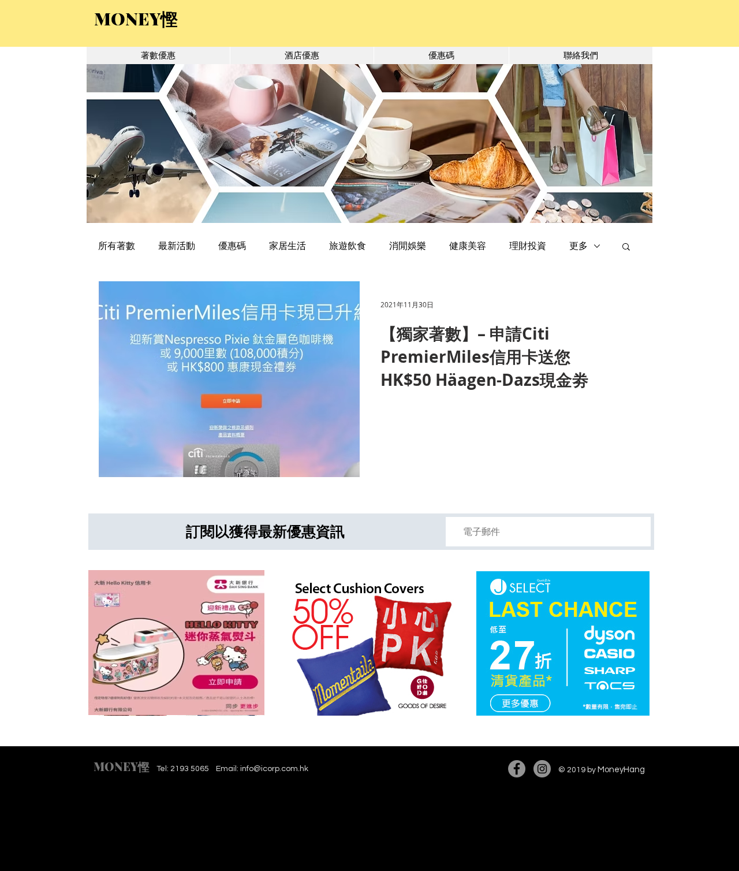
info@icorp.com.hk (274, 769)
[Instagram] (542, 768)
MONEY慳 (122, 766)
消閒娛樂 (407, 246)
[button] (369, 143)
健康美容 (467, 246)
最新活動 (176, 246)
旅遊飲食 (347, 246)
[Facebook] (516, 768)
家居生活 (287, 246)
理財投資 (527, 246)
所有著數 (116, 246)
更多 (578, 246)
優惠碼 (232, 246)
